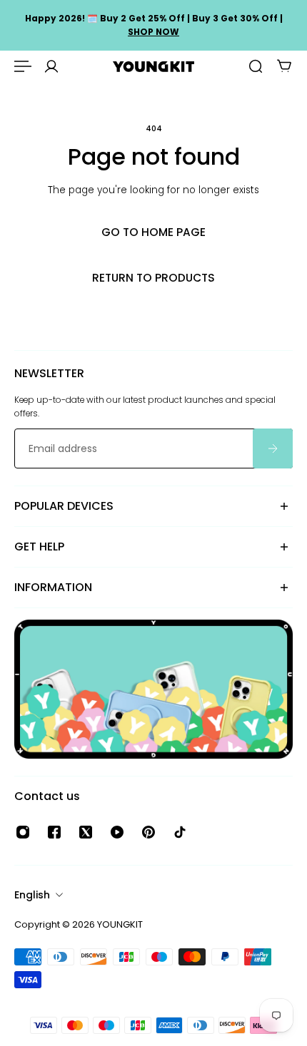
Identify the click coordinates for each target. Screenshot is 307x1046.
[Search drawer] (255, 66)
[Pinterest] (148, 832)
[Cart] (284, 66)
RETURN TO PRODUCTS (153, 277)
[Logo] (153, 66)
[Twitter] (85, 832)
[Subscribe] (273, 448)
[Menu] (23, 66)
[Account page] (51, 66)
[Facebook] (54, 832)
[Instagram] (23, 832)
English (32, 895)
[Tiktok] (180, 832)
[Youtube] (117, 832)
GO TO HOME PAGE (153, 232)
